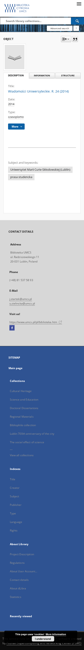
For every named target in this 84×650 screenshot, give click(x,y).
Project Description (22, 554)
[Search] (77, 20)
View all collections (22, 455)
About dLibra (18, 588)
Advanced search (59, 28)
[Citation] (75, 39)
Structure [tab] (68, 75)
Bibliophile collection (23, 425)
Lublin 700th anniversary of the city (32, 434)
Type (13, 513)
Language (16, 522)
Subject (14, 496)
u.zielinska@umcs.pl (22, 303)
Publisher (16, 505)
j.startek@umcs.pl (20, 299)
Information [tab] (42, 75)
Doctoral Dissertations (24, 408)
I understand (43, 639)
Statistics (15, 597)
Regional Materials (22, 417)
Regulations (17, 563)
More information (56, 634)
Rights (14, 530)
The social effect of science (27, 442)
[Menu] (79, 3)
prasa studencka (21, 177)
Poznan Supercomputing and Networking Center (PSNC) (44, 643)
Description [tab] (16, 75)
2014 (11, 104)
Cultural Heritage (21, 391)
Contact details (19, 580)
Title (12, 479)
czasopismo (16, 117)
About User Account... (23, 571)
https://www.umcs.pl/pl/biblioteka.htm (33, 322)
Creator (15, 488)
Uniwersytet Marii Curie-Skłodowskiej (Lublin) (40, 170)
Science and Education (24, 399)
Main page (16, 368)
